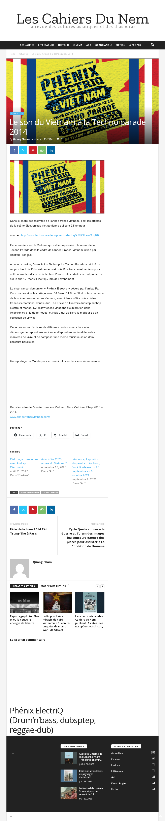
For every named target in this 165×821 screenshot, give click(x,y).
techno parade (50, 492)
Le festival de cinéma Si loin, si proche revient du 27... (91, 791)
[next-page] (102, 586)
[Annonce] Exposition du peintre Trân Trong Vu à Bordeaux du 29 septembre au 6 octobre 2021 (86, 467)
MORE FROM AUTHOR (53, 586)
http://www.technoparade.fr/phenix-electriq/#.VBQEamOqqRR (60, 235)
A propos (135, 44)
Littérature (46, 44)
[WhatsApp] (42, 150)
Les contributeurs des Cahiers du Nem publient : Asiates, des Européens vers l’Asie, (89, 621)
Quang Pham (21, 139)
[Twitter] (23, 150)
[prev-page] (98, 586)
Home (12, 53)
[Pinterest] (33, 150)
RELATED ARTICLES (24, 586)
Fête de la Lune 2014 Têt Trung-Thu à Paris (28, 531)
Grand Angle (103, 44)
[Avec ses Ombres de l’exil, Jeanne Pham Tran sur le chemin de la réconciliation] (69, 758)
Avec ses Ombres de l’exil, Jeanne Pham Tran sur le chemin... (90, 756)
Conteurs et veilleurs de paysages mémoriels (91, 774)
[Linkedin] (51, 150)
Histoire (63, 44)
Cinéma (77, 44)
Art (88, 44)
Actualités (27, 44)
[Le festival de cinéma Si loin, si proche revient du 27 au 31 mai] (69, 793)
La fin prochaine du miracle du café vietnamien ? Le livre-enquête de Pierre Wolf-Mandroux (56, 623)
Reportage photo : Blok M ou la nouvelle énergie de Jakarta (24, 619)
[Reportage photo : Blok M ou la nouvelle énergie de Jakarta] (24, 602)
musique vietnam (30, 492)
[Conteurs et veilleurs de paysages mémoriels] (69, 776)
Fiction (120, 44)
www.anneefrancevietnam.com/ (30, 416)
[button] (152, 45)
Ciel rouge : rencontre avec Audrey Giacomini (24, 463)
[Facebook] (14, 150)
